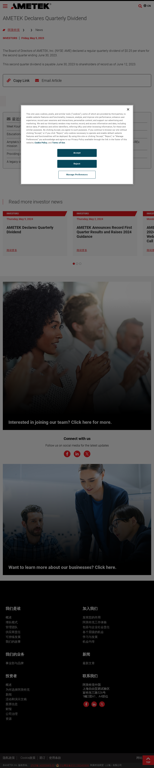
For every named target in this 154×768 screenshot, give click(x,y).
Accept (77, 152)
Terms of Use (58, 142)
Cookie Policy (41, 142)
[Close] (128, 109)
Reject (77, 163)
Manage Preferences (77, 174)
